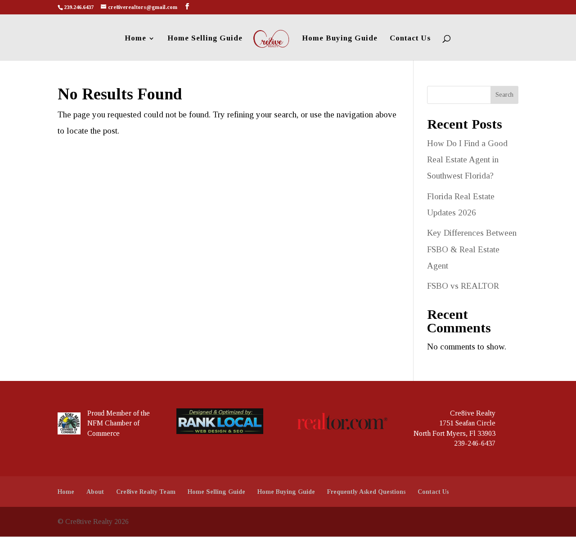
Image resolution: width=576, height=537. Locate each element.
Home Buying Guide (340, 38)
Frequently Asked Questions (366, 491)
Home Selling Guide (205, 38)
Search (504, 94)
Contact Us (410, 38)
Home (135, 38)
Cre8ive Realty (472, 413)
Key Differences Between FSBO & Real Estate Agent (472, 249)
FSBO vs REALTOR (463, 286)
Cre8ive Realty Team (146, 491)
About (95, 491)
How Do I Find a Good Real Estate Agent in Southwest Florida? (467, 159)
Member (118, 413)
